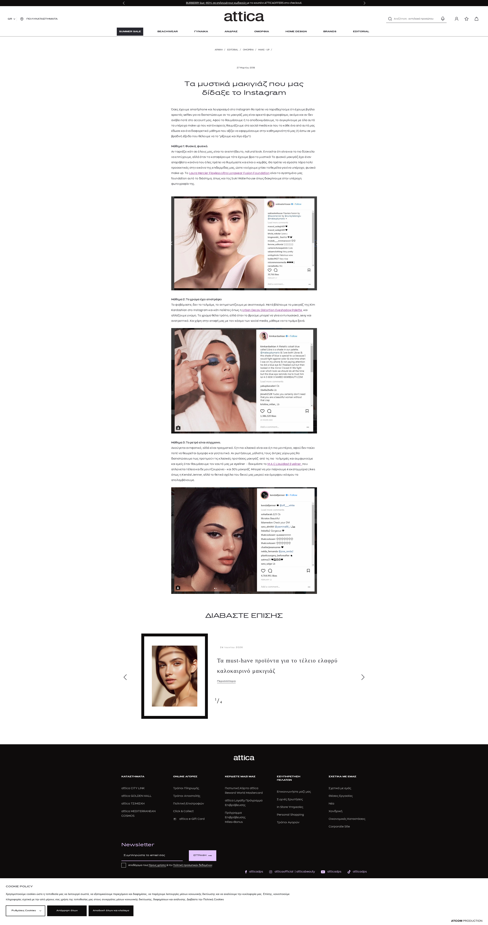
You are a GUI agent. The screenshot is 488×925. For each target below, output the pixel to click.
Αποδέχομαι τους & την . (170, 865)
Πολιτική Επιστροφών (188, 803)
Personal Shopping (290, 814)
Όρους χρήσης (157, 865)
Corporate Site (339, 826)
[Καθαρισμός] (436, 19)
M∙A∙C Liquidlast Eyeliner (284, 464)
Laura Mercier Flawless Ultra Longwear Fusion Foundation (229, 173)
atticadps (256, 871)
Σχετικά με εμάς (340, 788)
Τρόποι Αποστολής (186, 795)
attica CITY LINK (133, 788)
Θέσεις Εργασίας (341, 795)
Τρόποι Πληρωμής (186, 788)
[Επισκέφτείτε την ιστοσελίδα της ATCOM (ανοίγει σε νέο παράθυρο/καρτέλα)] (466, 921)
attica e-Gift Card (192, 818)
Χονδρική (335, 811)
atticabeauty (304, 871)
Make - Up (263, 50)
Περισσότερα (226, 681)
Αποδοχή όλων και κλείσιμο (111, 911)
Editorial (232, 50)
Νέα (331, 803)
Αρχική (219, 50)
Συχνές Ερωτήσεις (290, 799)
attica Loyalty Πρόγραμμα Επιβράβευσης (244, 803)
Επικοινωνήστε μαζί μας (294, 791)
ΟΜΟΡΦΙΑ (248, 50)
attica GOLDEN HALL (136, 795)
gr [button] (10, 19)
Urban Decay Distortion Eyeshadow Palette (272, 310)
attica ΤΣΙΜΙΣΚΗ (133, 803)
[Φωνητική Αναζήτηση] (443, 19)
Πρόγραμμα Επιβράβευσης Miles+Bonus (235, 817)
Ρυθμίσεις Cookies (24, 911)
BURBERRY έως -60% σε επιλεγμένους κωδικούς (216, 3)
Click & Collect (183, 811)
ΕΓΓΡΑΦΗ (200, 855)
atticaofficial (284, 871)
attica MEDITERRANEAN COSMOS (138, 813)
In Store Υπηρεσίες (290, 807)
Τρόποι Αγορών (288, 822)
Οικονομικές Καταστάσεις (347, 818)
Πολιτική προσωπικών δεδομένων (192, 865)
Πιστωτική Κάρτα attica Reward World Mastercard (244, 790)
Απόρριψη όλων (67, 911)
